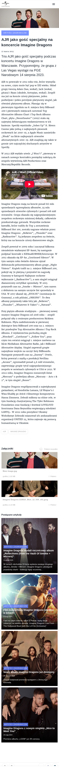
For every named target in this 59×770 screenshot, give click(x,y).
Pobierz (53, 476)
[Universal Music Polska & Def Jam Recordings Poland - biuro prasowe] (6, 6)
